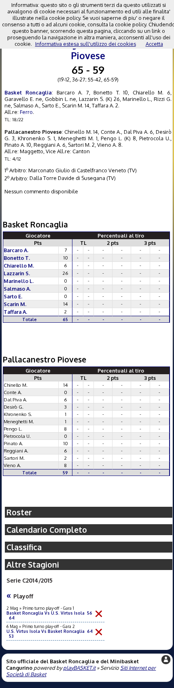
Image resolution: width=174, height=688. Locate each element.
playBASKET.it (79, 667)
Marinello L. (19, 281)
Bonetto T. (17, 258)
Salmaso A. (17, 288)
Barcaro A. (16, 250)
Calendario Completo (46, 530)
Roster (19, 512)
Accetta (154, 44)
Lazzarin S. (17, 273)
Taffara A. (15, 312)
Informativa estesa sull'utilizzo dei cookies (85, 44)
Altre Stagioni (32, 564)
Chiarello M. (19, 265)
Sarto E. (13, 296)
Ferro (26, 112)
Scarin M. (15, 304)
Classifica (24, 547)
